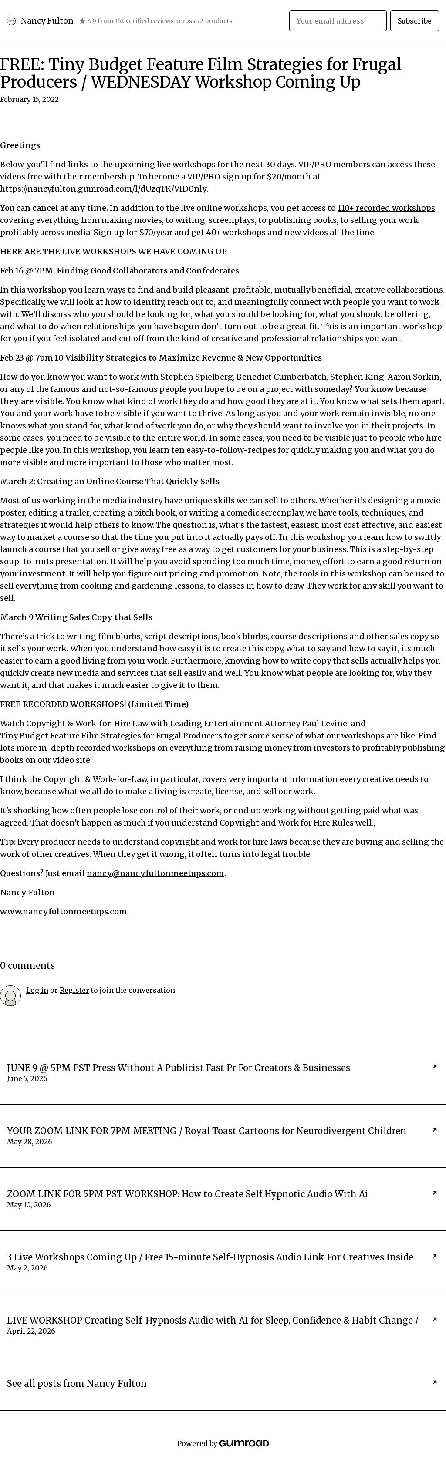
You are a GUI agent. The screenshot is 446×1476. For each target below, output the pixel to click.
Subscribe (415, 21)
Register (74, 990)
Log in (37, 990)
